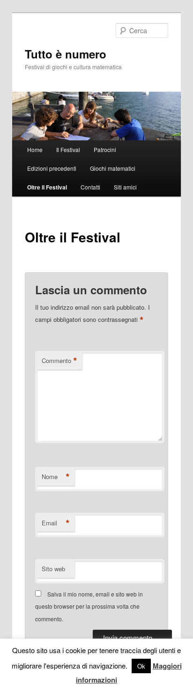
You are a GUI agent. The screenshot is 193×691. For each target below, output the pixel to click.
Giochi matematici (112, 168)
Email (56, 523)
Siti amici (125, 187)
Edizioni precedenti (51, 168)
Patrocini (105, 149)
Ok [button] (141, 666)
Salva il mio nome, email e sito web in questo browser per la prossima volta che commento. (89, 606)
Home (35, 149)
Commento (59, 360)
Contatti (90, 187)
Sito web (53, 568)
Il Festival (68, 149)
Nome (56, 476)
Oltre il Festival (47, 187)
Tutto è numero (65, 54)
